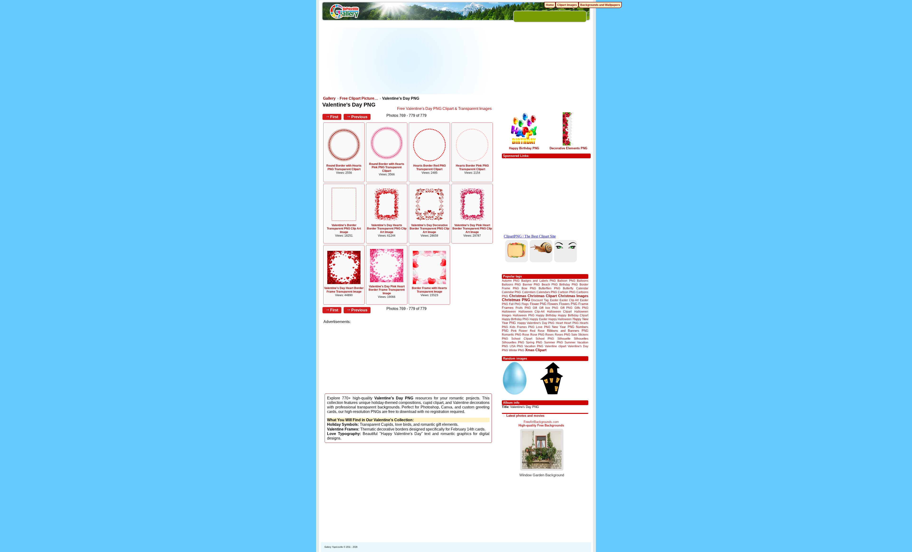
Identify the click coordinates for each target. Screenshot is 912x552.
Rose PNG (537, 334)
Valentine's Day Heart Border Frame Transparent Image (344, 289)
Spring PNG (534, 342)
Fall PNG (515, 303)
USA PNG (516, 346)
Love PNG (543, 327)
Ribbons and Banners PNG (567, 330)
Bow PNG (529, 288)
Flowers (552, 304)
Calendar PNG (511, 292)
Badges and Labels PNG (538, 280)
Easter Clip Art (569, 300)
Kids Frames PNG (522, 326)
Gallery (329, 98)
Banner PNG (531, 284)
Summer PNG (553, 342)
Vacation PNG (533, 346)
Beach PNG (550, 284)
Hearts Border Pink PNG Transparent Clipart (472, 167)
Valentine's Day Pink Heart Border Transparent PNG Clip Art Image (472, 229)
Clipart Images (567, 5)
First (334, 117)
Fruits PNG (523, 307)
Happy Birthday (546, 315)
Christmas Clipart (542, 296)
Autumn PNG (510, 280)
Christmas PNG (516, 300)
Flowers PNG (568, 304)
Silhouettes (581, 338)
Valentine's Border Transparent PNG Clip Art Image (344, 229)
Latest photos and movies (525, 415)
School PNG (545, 338)
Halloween (509, 311)
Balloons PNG (511, 284)
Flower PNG (538, 304)
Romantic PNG (511, 334)
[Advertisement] (408, 61)
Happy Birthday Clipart (573, 315)
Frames (507, 307)
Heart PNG (571, 322)
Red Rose (537, 330)
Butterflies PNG (549, 288)
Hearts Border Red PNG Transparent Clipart (429, 167)
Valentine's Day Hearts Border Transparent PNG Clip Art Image (386, 229)
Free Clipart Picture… (359, 98)
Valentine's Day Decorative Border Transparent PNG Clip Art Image (429, 229)
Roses (549, 334)
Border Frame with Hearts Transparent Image (429, 289)
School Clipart (521, 338)
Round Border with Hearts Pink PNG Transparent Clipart (386, 167)
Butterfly (568, 288)
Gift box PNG (548, 307)
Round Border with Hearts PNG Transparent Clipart (343, 167)
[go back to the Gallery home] (344, 12)
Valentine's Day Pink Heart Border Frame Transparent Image (387, 290)
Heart (559, 322)
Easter (554, 300)
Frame (583, 304)
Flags (525, 303)
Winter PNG (516, 350)
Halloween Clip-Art (531, 311)
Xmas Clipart (535, 350)
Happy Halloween (560, 319)
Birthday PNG (568, 284)
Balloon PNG (566, 280)
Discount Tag (540, 300)
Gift (535, 307)
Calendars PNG (547, 292)
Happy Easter (538, 319)
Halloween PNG (523, 315)
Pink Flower (519, 330)
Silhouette (563, 338)
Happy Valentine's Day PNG (535, 323)
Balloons (582, 280)
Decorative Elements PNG (568, 148)
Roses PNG (562, 334)
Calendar (582, 288)
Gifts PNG (581, 307)
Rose (525, 334)
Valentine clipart (555, 346)
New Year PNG (563, 327)
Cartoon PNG (566, 292)
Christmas (517, 296)
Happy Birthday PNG (524, 148)
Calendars (529, 292)
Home (550, 5)
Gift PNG (566, 307)
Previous (359, 117)
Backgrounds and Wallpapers (600, 5)
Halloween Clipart (559, 311)
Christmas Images (573, 296)
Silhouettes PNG (513, 342)
